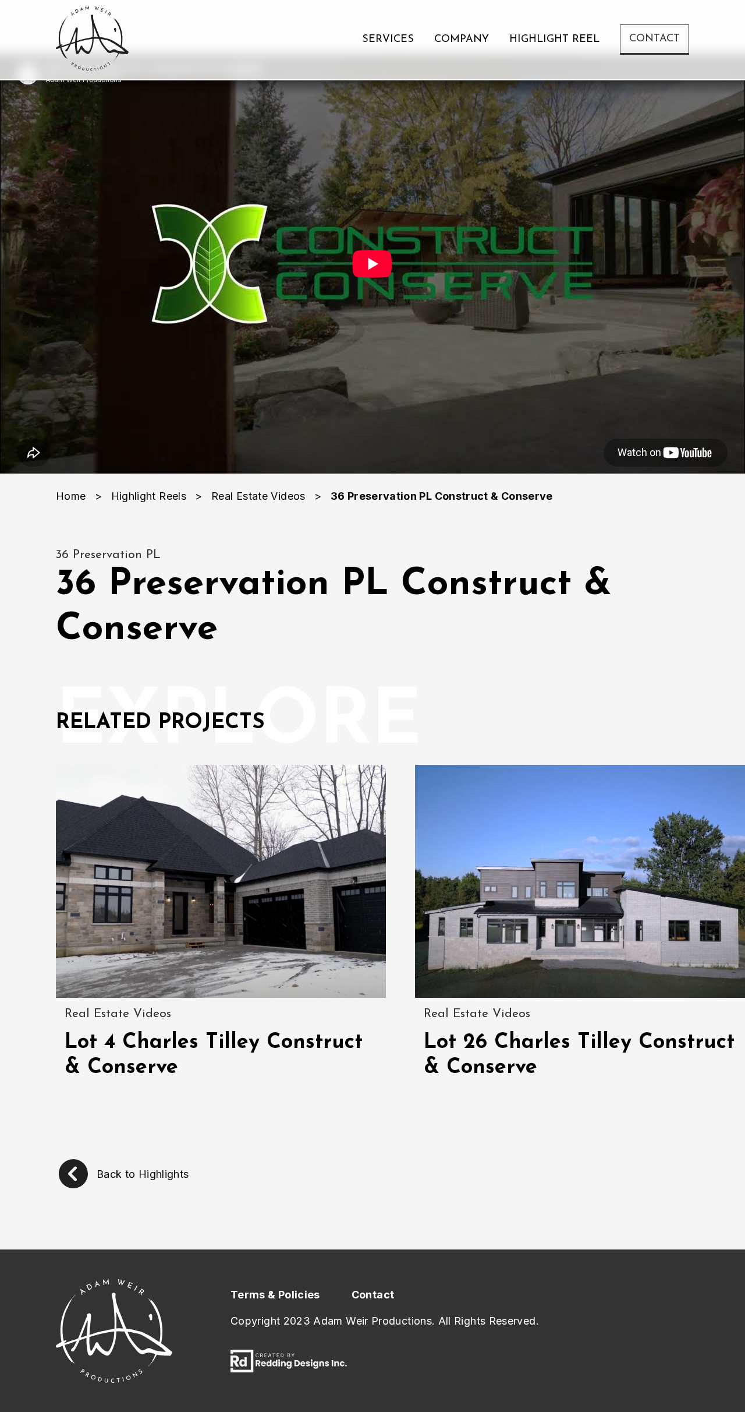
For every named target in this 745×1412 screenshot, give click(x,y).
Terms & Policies (275, 1295)
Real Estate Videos (258, 496)
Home (71, 496)
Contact (654, 39)
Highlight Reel (554, 39)
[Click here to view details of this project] (221, 881)
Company (461, 39)
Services (388, 39)
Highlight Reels (148, 496)
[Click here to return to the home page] (92, 39)
